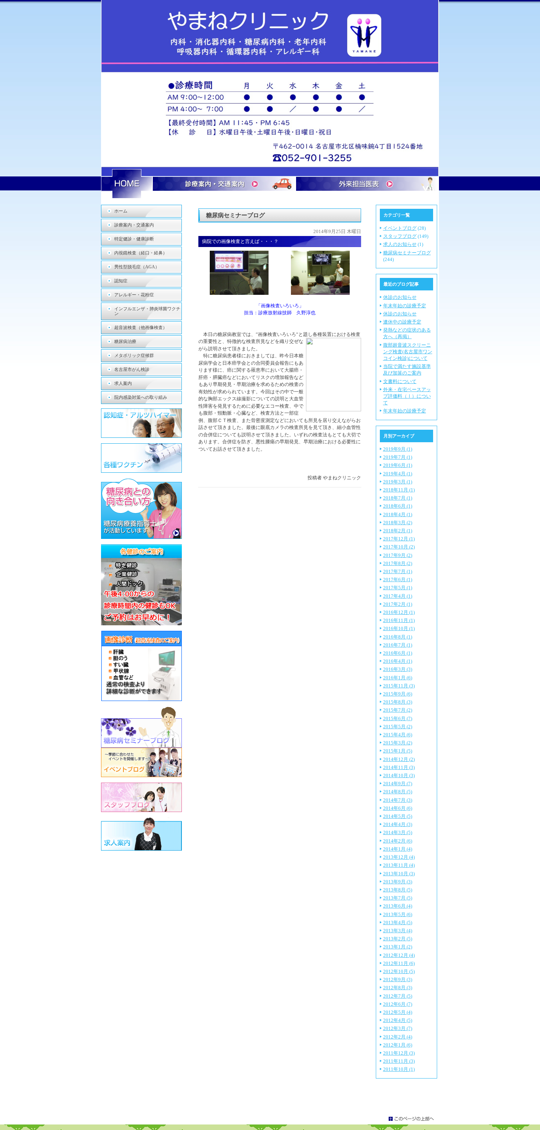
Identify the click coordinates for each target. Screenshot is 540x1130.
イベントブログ (400, 228)
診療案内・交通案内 (134, 225)
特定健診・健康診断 (134, 239)
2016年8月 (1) (397, 637)
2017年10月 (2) (399, 547)
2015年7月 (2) (397, 710)
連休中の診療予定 (402, 322)
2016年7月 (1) (397, 645)
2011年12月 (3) (399, 1053)
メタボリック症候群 (134, 355)
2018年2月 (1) (397, 530)
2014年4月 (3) (397, 824)
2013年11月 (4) (399, 865)
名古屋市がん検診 (132, 369)
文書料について (400, 381)
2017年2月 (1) (397, 604)
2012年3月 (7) (397, 1028)
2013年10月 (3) (399, 873)
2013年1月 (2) (397, 947)
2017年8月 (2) (397, 563)
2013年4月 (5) (397, 922)
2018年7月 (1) (397, 498)
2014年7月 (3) (397, 800)
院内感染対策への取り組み (140, 397)
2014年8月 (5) (397, 791)
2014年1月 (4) (397, 849)
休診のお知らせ (400, 297)
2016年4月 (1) (397, 661)
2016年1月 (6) (397, 677)
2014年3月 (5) (397, 832)
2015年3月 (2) (397, 742)
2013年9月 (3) (397, 881)
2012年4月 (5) (397, 1020)
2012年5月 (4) (397, 1012)
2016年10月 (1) (399, 628)
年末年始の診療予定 (404, 305)
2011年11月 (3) (399, 1061)
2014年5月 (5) (397, 816)
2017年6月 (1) (397, 579)
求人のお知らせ (400, 244)
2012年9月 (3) (397, 979)
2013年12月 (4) (399, 857)
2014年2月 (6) (397, 841)
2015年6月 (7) (397, 718)
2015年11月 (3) (399, 686)
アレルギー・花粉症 (134, 294)
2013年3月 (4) (397, 930)
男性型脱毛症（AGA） (136, 266)
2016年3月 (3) (397, 669)
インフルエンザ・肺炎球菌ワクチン (147, 311)
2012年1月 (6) (397, 1045)
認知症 (120, 280)
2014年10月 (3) (399, 775)
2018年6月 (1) (397, 506)
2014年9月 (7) (397, 783)
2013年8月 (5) (397, 890)
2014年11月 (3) (399, 767)
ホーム (120, 211)
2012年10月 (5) (399, 971)
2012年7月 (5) (397, 996)
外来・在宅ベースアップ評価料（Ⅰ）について (407, 396)
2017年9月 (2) (397, 555)
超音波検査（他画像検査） (140, 327)
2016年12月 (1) (399, 612)
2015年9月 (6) (397, 694)
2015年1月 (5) (397, 751)
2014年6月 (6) (397, 808)
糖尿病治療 (125, 341)
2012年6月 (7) (397, 1004)
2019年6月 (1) (397, 465)
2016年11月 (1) (399, 620)
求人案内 (123, 383)
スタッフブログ (400, 236)
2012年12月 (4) (399, 955)
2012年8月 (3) (397, 987)
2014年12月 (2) (399, 759)
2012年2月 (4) (397, 1037)
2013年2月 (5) (397, 938)
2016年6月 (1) (397, 653)
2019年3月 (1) (397, 481)
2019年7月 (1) (397, 457)
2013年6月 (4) (397, 906)
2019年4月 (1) (397, 473)
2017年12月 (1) (399, 538)
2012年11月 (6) (399, 963)
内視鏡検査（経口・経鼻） (140, 252)
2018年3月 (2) (397, 522)
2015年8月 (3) (397, 702)
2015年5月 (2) (397, 726)
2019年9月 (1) (397, 449)
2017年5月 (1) (397, 587)
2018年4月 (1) (397, 514)
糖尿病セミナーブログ (407, 252)
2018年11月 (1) (399, 490)
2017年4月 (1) (397, 596)
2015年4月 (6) (397, 734)
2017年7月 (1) (397, 571)
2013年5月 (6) (397, 914)
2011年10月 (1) (399, 1069)
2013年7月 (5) (397, 898)
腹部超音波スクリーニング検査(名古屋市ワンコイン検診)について (407, 351)
